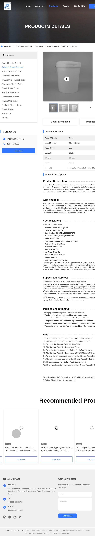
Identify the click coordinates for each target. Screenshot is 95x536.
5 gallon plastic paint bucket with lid (59, 380)
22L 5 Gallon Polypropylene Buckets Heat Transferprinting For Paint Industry (56, 449)
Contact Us (79, 6)
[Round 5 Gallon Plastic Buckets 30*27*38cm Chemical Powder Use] (21, 427)
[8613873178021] (20, 518)
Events (66, 6)
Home (27, 6)
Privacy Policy (10, 530)
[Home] (7, 6)
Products (53, 6)
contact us (67, 516)
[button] (16, 433)
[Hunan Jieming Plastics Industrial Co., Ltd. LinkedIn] (15, 518)
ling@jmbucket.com (15, 139)
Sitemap (21, 530)
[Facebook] (10, 518)
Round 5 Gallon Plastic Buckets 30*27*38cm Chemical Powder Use (20, 449)
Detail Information (60, 122)
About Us (39, 6)
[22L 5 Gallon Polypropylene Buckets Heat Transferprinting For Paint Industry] (56, 427)
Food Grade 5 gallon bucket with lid (64, 377)
